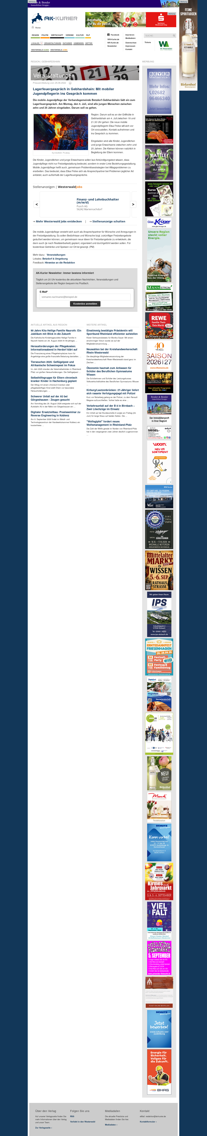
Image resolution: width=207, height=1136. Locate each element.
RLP (88, 35)
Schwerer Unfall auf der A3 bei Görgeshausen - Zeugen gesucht (50, 397)
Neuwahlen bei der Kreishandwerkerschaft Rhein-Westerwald (112, 350)
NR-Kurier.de (113, 42)
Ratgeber (67, 43)
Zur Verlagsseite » (43, 1127)
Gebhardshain (51, 61)
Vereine (69, 35)
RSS (72, 1116)
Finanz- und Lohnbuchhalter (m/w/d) (98, 200)
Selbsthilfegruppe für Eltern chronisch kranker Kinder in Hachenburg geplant (54, 379)
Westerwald (40, 50)
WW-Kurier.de (113, 39)
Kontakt (128, 49)
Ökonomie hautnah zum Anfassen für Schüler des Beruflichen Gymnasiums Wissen (109, 371)
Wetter (88, 43)
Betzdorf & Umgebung (55, 258)
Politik (45, 35)
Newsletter (112, 46)
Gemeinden (79, 43)
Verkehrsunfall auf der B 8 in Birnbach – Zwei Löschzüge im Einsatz (111, 407)
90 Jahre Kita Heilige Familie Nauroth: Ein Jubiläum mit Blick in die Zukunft (56, 332)
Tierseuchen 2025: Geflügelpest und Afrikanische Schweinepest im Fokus (53, 363)
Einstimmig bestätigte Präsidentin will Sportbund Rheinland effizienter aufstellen (112, 332)
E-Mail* (44, 292)
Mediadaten (130, 38)
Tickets (148, 42)
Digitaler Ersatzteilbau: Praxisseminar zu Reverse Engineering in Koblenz (55, 413)
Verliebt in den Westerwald (82, 1121)
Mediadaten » (111, 1124)
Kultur (80, 35)
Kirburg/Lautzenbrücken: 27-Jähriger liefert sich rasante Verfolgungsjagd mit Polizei (113, 391)
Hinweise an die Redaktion (60, 262)
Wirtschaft (57, 35)
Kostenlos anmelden (85, 303)
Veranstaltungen (52, 43)
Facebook (115, 34)
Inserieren (129, 34)
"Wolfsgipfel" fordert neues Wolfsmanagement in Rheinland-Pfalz (109, 423)
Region (35, 35)
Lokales (35, 43)
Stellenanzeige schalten (108, 221)
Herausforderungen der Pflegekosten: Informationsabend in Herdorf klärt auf (54, 347)
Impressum (130, 46)
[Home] (33, 27)
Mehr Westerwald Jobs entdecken (59, 221)
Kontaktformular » (148, 1121)
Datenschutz (130, 42)
